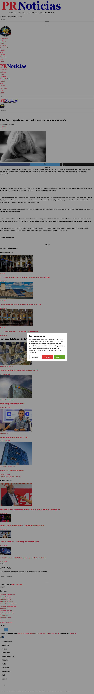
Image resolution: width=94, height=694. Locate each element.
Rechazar (47, 357)
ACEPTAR (59, 357)
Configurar (35, 357)
